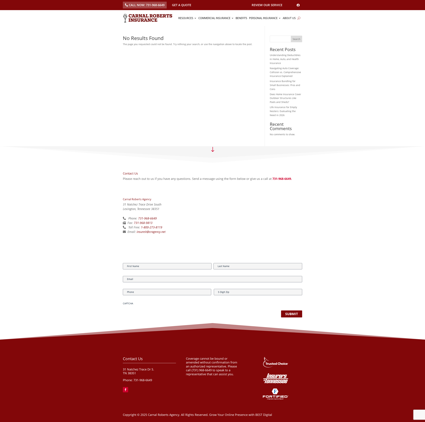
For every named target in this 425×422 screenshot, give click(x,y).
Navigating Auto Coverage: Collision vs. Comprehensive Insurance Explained (285, 72)
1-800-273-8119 (151, 227)
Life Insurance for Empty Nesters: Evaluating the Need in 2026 (283, 111)
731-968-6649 (147, 218)
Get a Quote (181, 5)
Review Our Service (267, 5)
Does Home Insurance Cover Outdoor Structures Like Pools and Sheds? (285, 98)
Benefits (241, 18)
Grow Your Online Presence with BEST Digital (240, 415)
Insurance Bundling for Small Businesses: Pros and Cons (285, 85)
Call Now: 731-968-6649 (147, 5)
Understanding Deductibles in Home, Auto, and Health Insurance (285, 59)
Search (296, 39)
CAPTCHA (128, 303)
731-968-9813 (143, 223)
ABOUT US (289, 18)
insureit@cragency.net (151, 232)
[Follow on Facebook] (125, 389)
